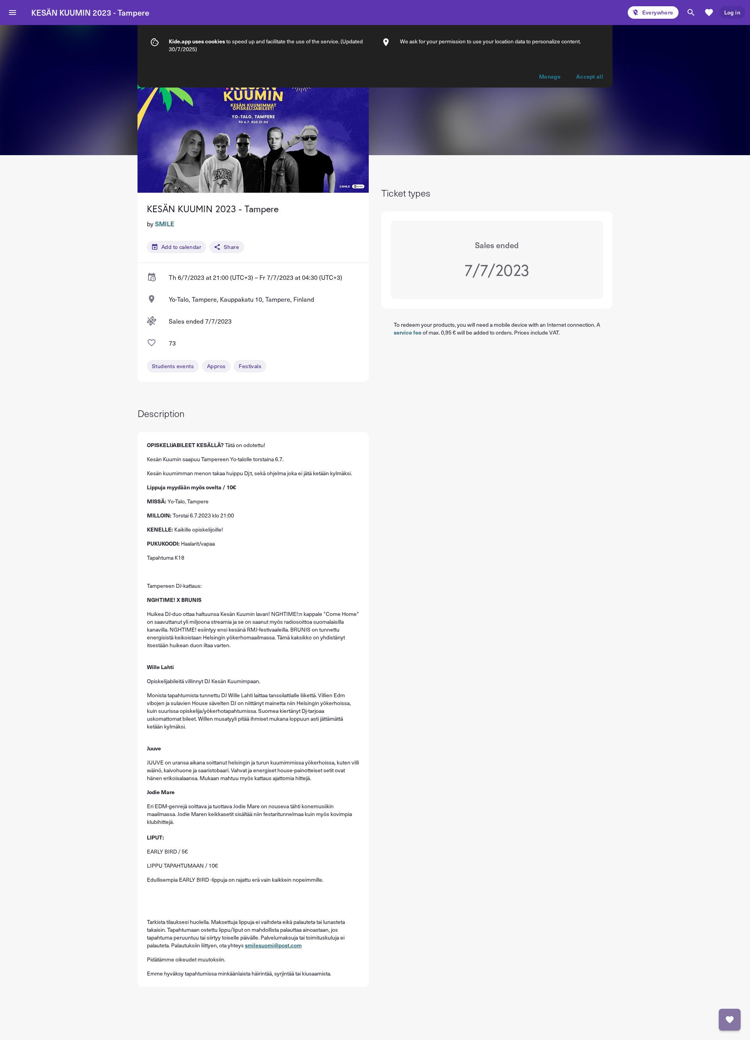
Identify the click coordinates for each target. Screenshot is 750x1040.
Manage (550, 76)
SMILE (164, 223)
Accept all (589, 76)
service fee (407, 332)
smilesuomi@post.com (273, 945)
